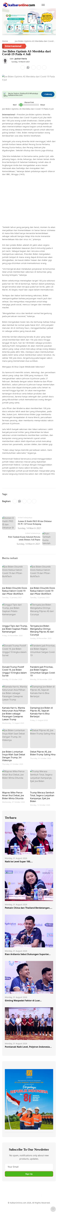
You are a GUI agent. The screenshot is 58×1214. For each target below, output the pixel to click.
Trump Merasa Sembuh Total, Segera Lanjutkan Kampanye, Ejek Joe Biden (42, 797)
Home (5, 41)
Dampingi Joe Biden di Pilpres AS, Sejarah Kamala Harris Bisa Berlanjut (41, 712)
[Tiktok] (38, 1195)
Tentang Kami (11, 1204)
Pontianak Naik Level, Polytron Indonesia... (28, 1046)
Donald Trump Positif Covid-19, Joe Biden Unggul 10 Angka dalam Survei (14, 671)
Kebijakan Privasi (12, 1209)
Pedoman (24, 1204)
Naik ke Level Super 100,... (19, 861)
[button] (43, 4)
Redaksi (45, 1204)
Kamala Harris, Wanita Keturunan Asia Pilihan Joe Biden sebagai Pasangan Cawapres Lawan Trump (13, 713)
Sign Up (29, 1174)
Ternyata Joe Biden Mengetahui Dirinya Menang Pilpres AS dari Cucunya (42, 630)
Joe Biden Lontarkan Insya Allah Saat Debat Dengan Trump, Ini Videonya (13, 756)
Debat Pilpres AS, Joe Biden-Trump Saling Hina (42, 753)
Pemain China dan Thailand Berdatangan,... (28, 907)
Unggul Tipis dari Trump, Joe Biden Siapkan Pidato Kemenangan (15, 628)
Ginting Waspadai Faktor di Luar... (23, 1000)
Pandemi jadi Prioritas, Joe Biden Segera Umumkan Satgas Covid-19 (42, 671)
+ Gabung (48, 94)
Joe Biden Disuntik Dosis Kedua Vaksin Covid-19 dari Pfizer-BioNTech (14, 590)
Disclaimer (35, 1204)
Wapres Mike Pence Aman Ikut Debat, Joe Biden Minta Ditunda (13, 795)
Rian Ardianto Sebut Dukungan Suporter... (28, 954)
